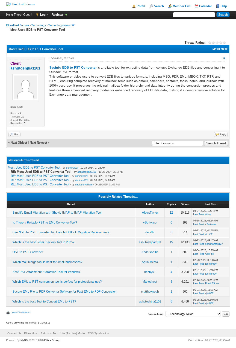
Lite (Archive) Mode (72, 333)
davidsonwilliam (83, 184)
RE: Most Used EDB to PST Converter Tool (40, 176)
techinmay (211, 263)
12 (171, 212)
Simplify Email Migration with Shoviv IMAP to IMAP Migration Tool (56, 212)
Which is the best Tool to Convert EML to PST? (44, 301)
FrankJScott (212, 283)
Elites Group (51, 340)
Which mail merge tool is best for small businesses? (47, 262)
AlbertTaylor (150, 212)
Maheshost (149, 281)
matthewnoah (150, 291)
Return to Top (49, 333)
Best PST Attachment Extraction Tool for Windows (46, 272)
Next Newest (38, 142)
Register (57, 14)
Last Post (198, 214)
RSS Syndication (98, 333)
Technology (38, 25)
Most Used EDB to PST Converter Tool (34, 167)
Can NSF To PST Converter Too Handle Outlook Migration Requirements (60, 232)
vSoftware (149, 222)
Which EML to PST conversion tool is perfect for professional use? (57, 281)
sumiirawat (72, 167)
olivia (208, 214)
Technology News (59, 25)
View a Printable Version (21, 312)
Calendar (205, 6)
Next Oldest (19, 142)
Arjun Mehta (150, 262)
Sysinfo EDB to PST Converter (73, 67)
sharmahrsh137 (214, 243)
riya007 (209, 293)
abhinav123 (81, 176)
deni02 (149, 232)
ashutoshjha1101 (86, 171)
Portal (141, 6)
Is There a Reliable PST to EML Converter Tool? (44, 222)
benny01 (150, 272)
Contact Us (14, 333)
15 (171, 242)
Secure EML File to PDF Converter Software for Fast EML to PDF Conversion (64, 291)
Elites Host (31, 333)
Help (224, 6)
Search (159, 6)
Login (44, 14)
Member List (181, 6)
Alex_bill (209, 253)
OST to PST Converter (27, 252)
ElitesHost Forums (17, 25)
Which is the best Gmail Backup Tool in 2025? (43, 242)
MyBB (24, 340)
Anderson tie (150, 252)
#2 (223, 58)
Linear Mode (219, 48)
